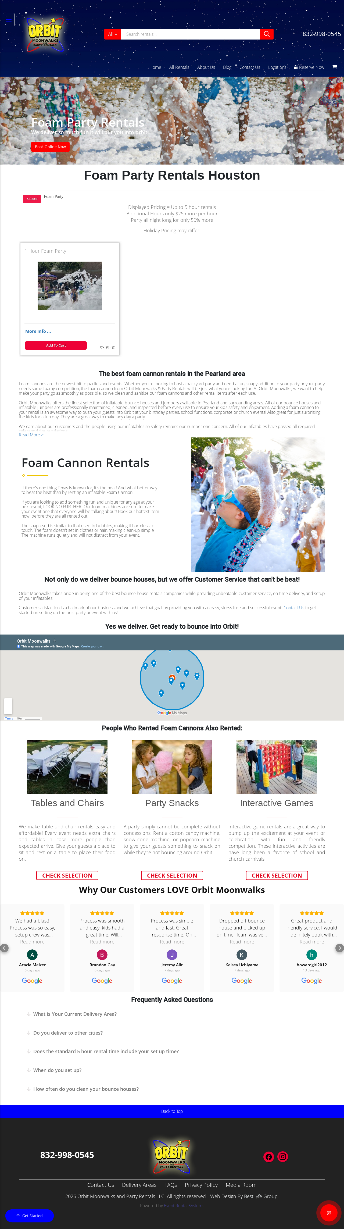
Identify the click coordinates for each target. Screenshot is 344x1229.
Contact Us (249, 67)
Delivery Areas (139, 1184)
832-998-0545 (322, 34)
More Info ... (38, 331)
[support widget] (329, 1212)
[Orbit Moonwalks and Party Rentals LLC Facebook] (268, 1157)
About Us (206, 67)
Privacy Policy (201, 1184)
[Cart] (334, 67)
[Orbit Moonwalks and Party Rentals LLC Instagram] (282, 1156)
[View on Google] (32, 954)
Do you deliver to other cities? (68, 1032)
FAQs (170, 1184)
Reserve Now (311, 67)
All (111, 34)
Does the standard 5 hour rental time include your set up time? (106, 1051)
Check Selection (67, 875)
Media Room (241, 1184)
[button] (4, 948)
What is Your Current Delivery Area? (75, 1014)
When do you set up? (57, 1070)
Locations (277, 67)
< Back (32, 198)
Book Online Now (50, 146)
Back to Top (172, 1111)
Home (155, 67)
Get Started (32, 1215)
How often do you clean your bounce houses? (86, 1089)
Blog (227, 67)
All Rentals (179, 67)
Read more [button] (32, 941)
